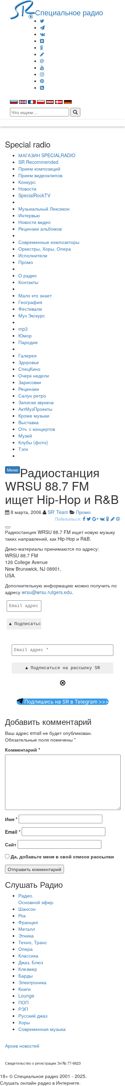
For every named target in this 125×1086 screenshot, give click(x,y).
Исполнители (32, 255)
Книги (24, 989)
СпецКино (29, 368)
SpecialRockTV (34, 195)
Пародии (28, 342)
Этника (26, 935)
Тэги (23, 449)
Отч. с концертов (36, 429)
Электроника (32, 982)
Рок (22, 915)
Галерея (27, 355)
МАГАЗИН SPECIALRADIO (46, 155)
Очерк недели (33, 375)
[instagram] (42, 74)
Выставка (28, 422)
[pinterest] (42, 80)
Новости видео (34, 222)
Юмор (25, 335)
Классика (28, 955)
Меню (12, 470)
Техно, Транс (32, 942)
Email (12, 831)
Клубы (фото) (33, 442)
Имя (11, 819)
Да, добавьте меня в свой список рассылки (61, 856)
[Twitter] (42, 20)
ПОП (23, 1002)
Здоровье (28, 362)
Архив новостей (22, 1045)
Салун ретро (32, 395)
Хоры (24, 1022)
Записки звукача (36, 402)
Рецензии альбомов (40, 228)
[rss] (42, 87)
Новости (27, 188)
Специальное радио (69, 12)
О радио (27, 275)
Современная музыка (42, 1029)
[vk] (42, 34)
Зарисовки (29, 382)
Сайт (10, 844)
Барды (25, 975)
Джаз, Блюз (30, 962)
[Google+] (95, 518)
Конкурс (27, 182)
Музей (25, 435)
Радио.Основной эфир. (36, 898)
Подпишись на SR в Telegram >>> (66, 702)
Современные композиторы (48, 242)
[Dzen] (42, 40)
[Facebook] (84, 518)
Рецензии (28, 388)
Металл (26, 928)
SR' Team (58, 512)
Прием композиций (39, 168)
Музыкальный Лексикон (44, 208)
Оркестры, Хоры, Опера (44, 248)
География (30, 302)
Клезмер (27, 969)
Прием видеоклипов (40, 175)
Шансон (27, 908)
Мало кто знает (35, 295)
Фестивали (30, 308)
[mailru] (42, 60)
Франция (28, 922)
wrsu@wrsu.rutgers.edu (47, 592)
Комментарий (22, 749)
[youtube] (42, 67)
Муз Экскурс (31, 315)
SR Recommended (38, 162)
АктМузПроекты (35, 408)
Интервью (29, 215)
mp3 (23, 328)
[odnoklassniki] (41, 47)
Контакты (28, 282)
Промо (25, 262)
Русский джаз (32, 1015)
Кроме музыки (33, 415)
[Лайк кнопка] (7, 527)
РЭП (23, 1009)
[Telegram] (42, 27)
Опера (25, 948)
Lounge (26, 995)
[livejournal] (42, 54)
